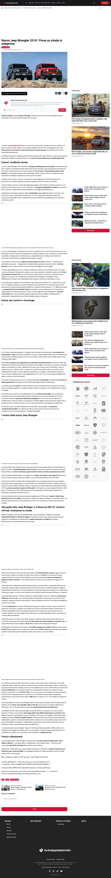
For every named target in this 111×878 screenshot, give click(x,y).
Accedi (105, 3)
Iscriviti (62, 110)
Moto (59, 3)
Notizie (31, 3)
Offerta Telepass (29, 8)
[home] (2, 8)
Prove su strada (5, 47)
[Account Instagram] (54, 871)
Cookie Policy (60, 859)
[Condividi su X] (59, 93)
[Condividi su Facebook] (56, 93)
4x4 (3, 779)
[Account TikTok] (57, 871)
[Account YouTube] (61, 871)
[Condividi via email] (63, 93)
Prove (53, 3)
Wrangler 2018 (16, 145)
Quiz (63, 3)
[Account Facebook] (50, 871)
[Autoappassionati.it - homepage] (10, 3)
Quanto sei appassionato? (13, 8)
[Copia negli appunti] (66, 93)
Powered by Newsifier (55, 874)
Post (34, 809)
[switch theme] (94, 3)
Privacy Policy (51, 859)
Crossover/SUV (14, 779)
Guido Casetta (8, 49)
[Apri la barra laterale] (26, 3)
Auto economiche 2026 (44, 8)
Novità (37, 3)
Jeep (15, 115)
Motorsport (45, 3)
